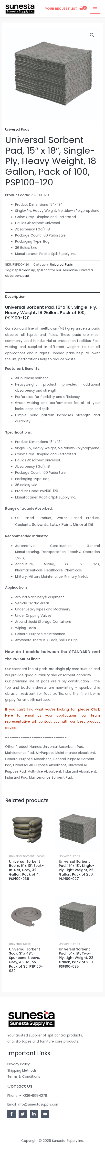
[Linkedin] (34, 1114)
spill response (67, 270)
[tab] (52, 296)
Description (15, 296)
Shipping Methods (22, 1070)
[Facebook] (11, 1114)
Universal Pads (17, 129)
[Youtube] (45, 1114)
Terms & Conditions (23, 1076)
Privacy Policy (18, 1064)
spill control (46, 270)
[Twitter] (23, 1114)
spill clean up (25, 270)
